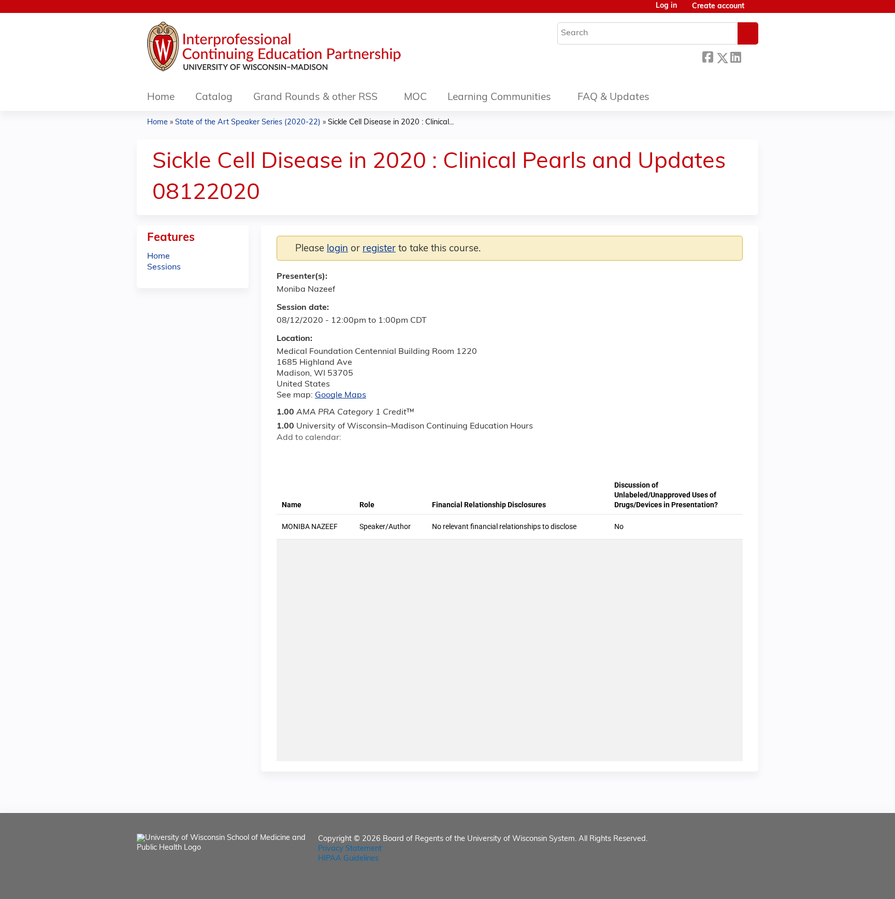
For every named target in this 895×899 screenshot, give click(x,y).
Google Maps (340, 395)
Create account (718, 6)
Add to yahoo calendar (310, 456)
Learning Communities (499, 98)
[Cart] (755, 11)
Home (161, 98)
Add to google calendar (287, 456)
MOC (415, 98)
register (379, 249)
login (337, 249)
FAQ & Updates (613, 98)
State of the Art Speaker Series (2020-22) (248, 122)
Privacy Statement (350, 849)
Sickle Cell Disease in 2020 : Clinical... (391, 122)
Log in (666, 6)
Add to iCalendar (333, 455)
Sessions (164, 267)
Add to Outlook (358, 456)
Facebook (707, 56)
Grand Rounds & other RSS (315, 98)
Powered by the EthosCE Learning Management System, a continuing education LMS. (721, 882)
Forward (749, 55)
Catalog (214, 98)
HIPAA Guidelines (348, 859)
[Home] (305, 49)
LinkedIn (735, 56)
